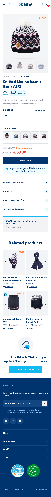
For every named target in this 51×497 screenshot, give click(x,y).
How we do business (13, 209)
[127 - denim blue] (16, 135)
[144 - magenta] (25, 135)
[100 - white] (7, 135)
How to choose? (41, 110)
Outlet (16, 76)
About (6, 433)
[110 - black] (44, 135)
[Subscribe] (44, 403)
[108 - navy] (34, 135)
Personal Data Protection (31, 412)
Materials (7, 191)
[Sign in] (42, 4)
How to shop (9, 441)
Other (6, 457)
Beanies (27, 76)
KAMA (6, 449)
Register (14, 168)
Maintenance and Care (14, 200)
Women (6, 76)
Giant (45, 489)
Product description (13, 182)
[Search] (9, 4)
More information (27, 104)
